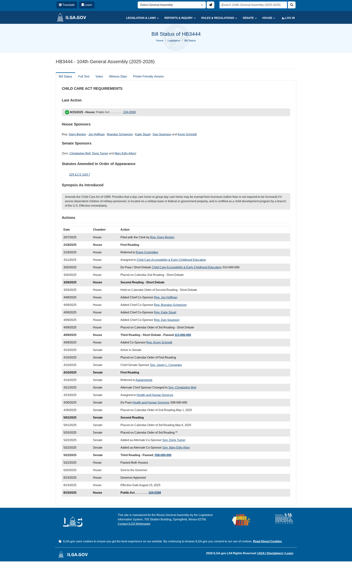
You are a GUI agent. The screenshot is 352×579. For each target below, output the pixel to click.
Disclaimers (275, 553)
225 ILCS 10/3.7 (79, 174)
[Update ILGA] (210, 4)
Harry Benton (77, 134)
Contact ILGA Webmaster (134, 523)
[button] (140, 18)
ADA (261, 553)
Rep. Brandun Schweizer (170, 304)
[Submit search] (292, 4)
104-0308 (129, 112)
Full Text (83, 76)
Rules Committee (147, 252)
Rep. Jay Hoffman (165, 297)
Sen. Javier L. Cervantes (166, 365)
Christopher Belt (80, 153)
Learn (289, 553)
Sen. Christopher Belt (182, 387)
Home (159, 40)
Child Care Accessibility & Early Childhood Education (171, 259)
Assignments (143, 380)
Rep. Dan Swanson (166, 319)
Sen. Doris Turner (173, 440)
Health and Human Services (155, 395)
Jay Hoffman (96, 134)
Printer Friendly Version (148, 76)
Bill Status (65, 76)
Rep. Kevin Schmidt (159, 342)
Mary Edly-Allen (125, 153)
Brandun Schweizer (120, 134)
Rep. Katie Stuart (165, 312)
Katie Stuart (142, 134)
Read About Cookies (267, 541)
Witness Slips (118, 76)
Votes (99, 76)
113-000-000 (183, 334)
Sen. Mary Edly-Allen (176, 447)
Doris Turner (100, 153)
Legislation (174, 40)
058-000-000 (163, 455)
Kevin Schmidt (187, 134)
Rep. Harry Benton (162, 237)
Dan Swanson (162, 134)
